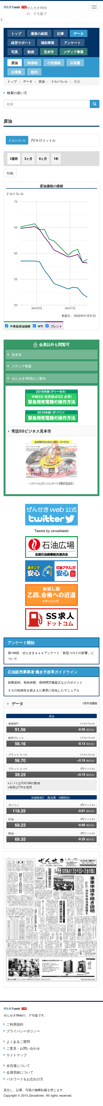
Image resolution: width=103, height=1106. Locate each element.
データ (79, 33)
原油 (14, 62)
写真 (14, 51)
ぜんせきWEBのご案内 (28, 378)
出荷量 (75, 62)
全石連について (18, 1065)
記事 (60, 33)
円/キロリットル (43, 140)
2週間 (14, 158)
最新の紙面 (39, 33)
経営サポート (21, 42)
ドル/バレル (59, 81)
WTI (40, 326)
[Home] (15, 6)
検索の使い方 (17, 92)
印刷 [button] (10, 173)
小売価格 (54, 62)
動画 (31, 51)
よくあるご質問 (18, 1041)
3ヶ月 (28, 158)
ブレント (56, 326)
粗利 (34, 71)
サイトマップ (16, 1054)
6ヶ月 (43, 158)
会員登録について (19, 1072)
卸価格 (33, 62)
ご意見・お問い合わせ (23, 1048)
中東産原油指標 (20, 326)
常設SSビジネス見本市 (31, 431)
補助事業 (47, 42)
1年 (56, 158)
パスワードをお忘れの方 (24, 1078)
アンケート (72, 42)
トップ (16, 33)
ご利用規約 (14, 1024)
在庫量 (16, 71)
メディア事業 (73, 51)
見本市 (49, 51)
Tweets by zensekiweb (51, 530)
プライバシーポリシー (23, 1030)
